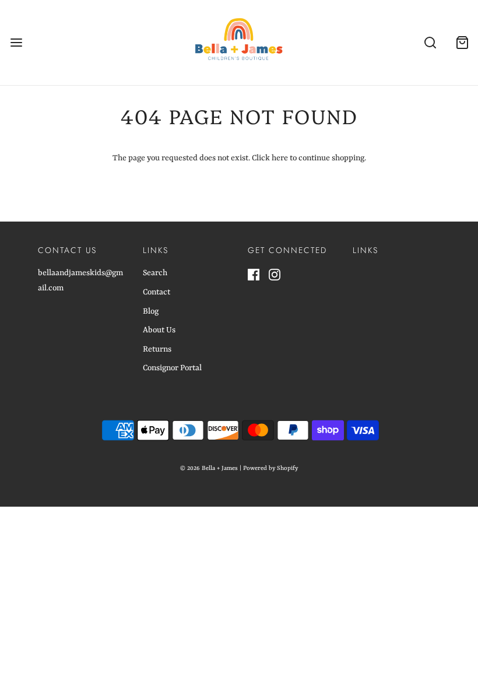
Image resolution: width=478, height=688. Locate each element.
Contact (156, 292)
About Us (159, 330)
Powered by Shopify (270, 468)
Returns (157, 349)
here (280, 158)
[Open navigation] (16, 42)
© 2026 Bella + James (209, 468)
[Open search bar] (430, 42)
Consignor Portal (172, 368)
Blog (151, 311)
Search (155, 273)
